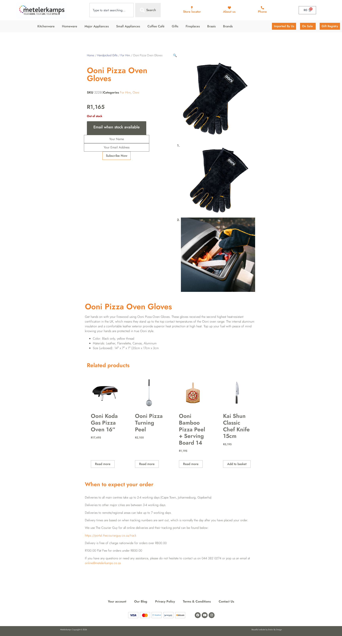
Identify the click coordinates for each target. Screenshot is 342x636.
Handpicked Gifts (107, 55)
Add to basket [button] (236, 464)
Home (90, 55)
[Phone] (262, 7)
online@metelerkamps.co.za (103, 563)
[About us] (229, 7)
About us (229, 11)
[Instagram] (212, 615)
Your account (117, 601)
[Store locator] (192, 7)
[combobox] (111, 10)
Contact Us (226, 601)
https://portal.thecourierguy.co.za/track (110, 535)
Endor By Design (275, 629)
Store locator (192, 11)
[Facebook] (198, 615)
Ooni (136, 92)
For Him (125, 55)
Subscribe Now (116, 155)
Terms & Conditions (197, 601)
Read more (102, 464)
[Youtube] (205, 615)
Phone (262, 11)
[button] (175, 55)
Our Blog (140, 601)
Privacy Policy (165, 601)
